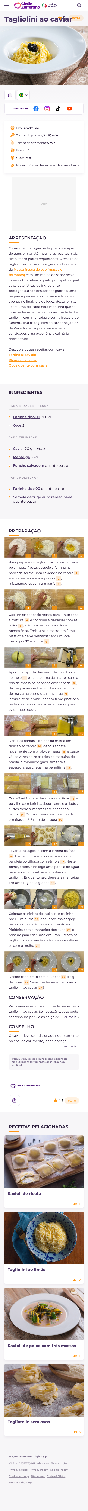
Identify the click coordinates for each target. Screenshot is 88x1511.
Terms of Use (59, 1463)
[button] (66, 1016)
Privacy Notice (18, 1469)
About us (43, 1463)
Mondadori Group (20, 1482)
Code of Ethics (56, 1476)
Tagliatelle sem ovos (29, 1422)
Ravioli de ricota (24, 1194)
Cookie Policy (59, 1469)
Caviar (18, 449)
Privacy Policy (39, 1469)
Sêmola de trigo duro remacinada (42, 497)
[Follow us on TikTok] (58, 108)
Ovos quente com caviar (29, 365)
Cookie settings (19, 1476)
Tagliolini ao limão (26, 1269)
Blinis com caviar (23, 360)
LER (75, 1203)
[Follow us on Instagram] (47, 108)
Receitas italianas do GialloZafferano (36, 5)
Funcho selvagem (28, 466)
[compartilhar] (10, 95)
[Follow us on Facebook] (36, 108)
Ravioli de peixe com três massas (42, 1346)
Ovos (17, 425)
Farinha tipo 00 (26, 417)
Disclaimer (38, 1476)
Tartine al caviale (22, 355)
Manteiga (21, 457)
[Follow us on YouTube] (70, 108)
